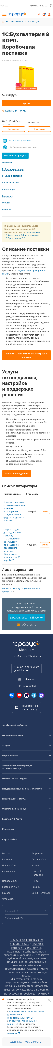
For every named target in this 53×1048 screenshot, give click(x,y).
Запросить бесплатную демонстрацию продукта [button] (26, 355)
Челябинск (8, 898)
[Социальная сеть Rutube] (26, 695)
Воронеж (7, 859)
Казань (36, 865)
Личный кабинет (16, 725)
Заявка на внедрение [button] (16, 473)
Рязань (36, 886)
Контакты (8, 829)
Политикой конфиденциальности (19, 1016)
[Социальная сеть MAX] (41, 695)
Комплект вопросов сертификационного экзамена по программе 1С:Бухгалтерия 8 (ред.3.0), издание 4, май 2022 (14, 511)
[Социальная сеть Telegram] (33, 695)
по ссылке (12, 1033)
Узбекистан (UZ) (14, 918)
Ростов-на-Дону (10, 886)
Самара (6, 892)
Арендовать (13, 129)
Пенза (35, 880)
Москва (6, 853)
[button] (15, 111)
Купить (26, 103)
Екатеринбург (39, 859)
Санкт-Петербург (41, 892)
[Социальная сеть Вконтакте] (11, 695)
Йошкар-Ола (9, 865)
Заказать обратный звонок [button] (26, 617)
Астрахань (37, 853)
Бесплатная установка (19, 140)
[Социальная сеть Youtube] (19, 695)
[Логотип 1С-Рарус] (17, 14)
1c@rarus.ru (28, 624)
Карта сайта (9, 839)
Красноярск (8, 871)
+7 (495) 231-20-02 (37, 5)
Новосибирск (9, 880)
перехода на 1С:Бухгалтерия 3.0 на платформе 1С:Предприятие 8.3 (22, 234)
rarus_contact (29, 685)
